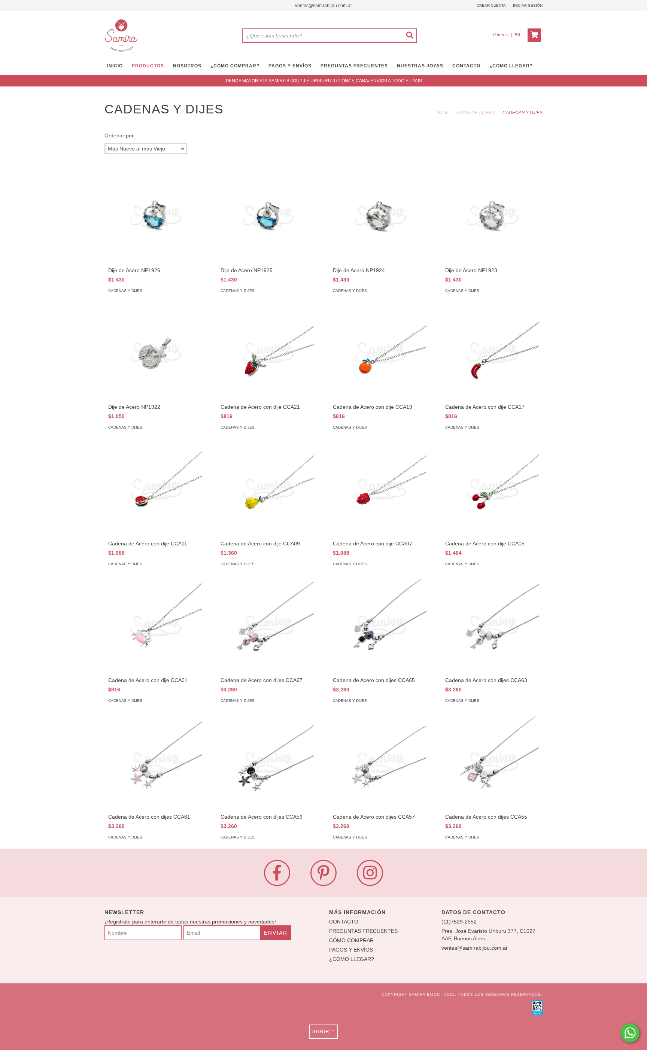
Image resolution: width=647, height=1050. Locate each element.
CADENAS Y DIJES (125, 291)
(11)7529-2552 (459, 922)
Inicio (443, 112)
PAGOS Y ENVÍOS (290, 66)
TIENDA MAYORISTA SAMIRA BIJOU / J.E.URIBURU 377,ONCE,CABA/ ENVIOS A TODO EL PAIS (323, 80)
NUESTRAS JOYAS (420, 66)
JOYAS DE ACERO (475, 112)
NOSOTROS (187, 66)
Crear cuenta (491, 5)
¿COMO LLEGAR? (351, 959)
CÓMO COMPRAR (351, 940)
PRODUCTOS (148, 66)
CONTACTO (466, 66)
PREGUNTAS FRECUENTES (354, 66)
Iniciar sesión (528, 5)
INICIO (115, 66)
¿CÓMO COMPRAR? (234, 66)
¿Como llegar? (511, 66)
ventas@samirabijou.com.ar (323, 5)
